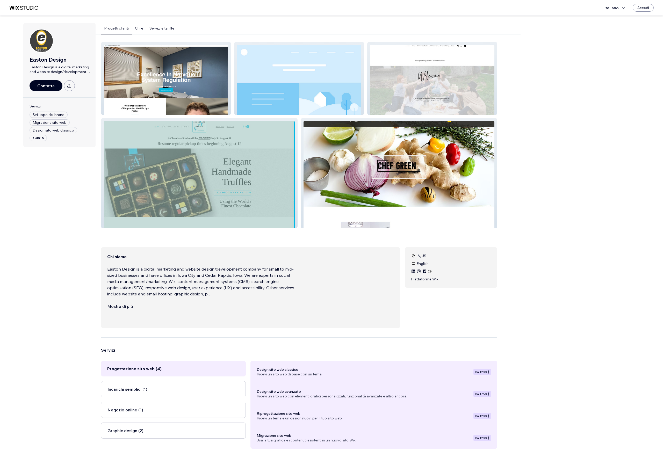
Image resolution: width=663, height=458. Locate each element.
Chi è (139, 28)
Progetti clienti (116, 28)
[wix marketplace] (23, 8)
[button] (166, 78)
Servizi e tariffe (161, 28)
